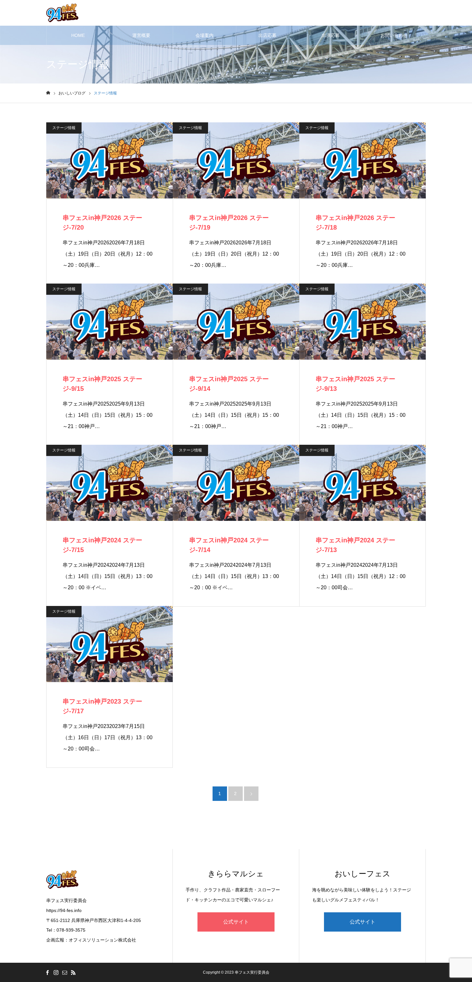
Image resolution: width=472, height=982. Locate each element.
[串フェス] (62, 12)
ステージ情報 (63, 128)
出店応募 (267, 35)
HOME (78, 35)
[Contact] (64, 972)
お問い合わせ (393, 35)
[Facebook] (47, 972)
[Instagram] (56, 972)
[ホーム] (48, 93)
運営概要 (141, 35)
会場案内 (205, 35)
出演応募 (331, 35)
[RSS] (73, 972)
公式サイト (236, 922)
